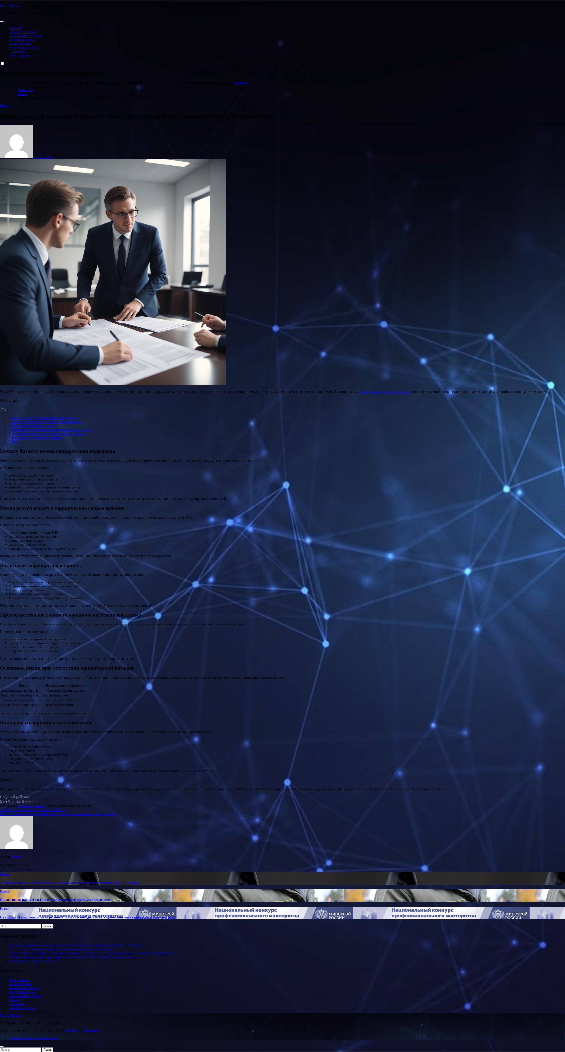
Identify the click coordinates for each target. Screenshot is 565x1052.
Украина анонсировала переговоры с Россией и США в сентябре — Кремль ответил (72, 957)
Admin (16, 856)
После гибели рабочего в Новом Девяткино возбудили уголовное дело (55, 900)
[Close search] (2, 1046)
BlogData (71, 1030)
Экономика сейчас (23, 32)
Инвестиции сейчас (24, 48)
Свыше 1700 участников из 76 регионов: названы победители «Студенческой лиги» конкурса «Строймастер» (87, 917)
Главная (15, 28)
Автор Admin (43, 157)
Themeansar (91, 1030)
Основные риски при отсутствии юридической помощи (49, 433)
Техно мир (17, 52)
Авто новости (19, 56)
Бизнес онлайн (20, 44)
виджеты (241, 82)
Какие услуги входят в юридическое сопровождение (46, 422)
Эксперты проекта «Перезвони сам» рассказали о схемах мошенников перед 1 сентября (70, 882)
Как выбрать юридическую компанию (37, 437)
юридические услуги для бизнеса (385, 392)
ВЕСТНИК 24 (10, 5)
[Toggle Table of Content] (3, 410)
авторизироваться (31, 806)
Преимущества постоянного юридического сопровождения (51, 429)
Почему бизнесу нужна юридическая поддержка (44, 418)
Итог (15, 441)
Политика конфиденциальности (33, 1038)
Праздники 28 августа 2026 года (33, 961)
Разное (5, 105)
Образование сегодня (25, 36)
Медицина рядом (22, 40)
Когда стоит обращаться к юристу (34, 426)
